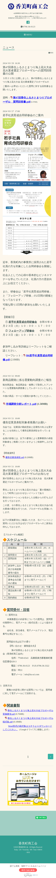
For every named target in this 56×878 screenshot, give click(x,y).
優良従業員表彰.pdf (14, 457)
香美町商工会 (28, 843)
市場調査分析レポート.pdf (21, 403)
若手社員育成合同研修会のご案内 (23, 115)
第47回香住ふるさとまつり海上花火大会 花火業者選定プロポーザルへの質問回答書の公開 (28, 70)
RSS (51, 53)
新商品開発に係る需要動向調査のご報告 (27, 380)
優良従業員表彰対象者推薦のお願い (24, 422)
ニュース (9, 47)
